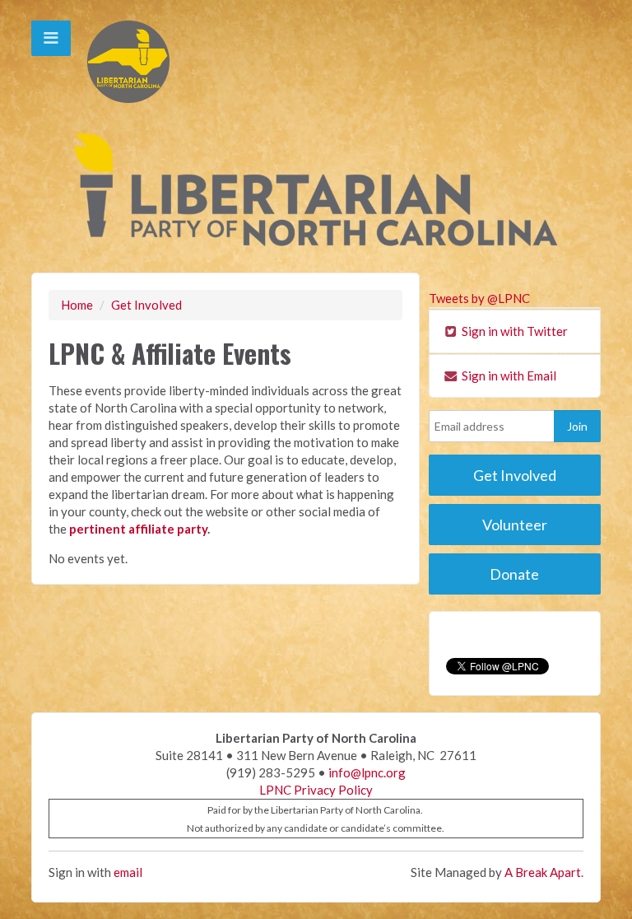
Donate (514, 574)
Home (77, 304)
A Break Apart (542, 872)
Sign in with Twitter (513, 331)
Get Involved (146, 304)
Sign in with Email (507, 375)
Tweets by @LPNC (479, 298)
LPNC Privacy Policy (316, 789)
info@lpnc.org (367, 772)
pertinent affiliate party (138, 528)
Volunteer (514, 524)
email (128, 872)
